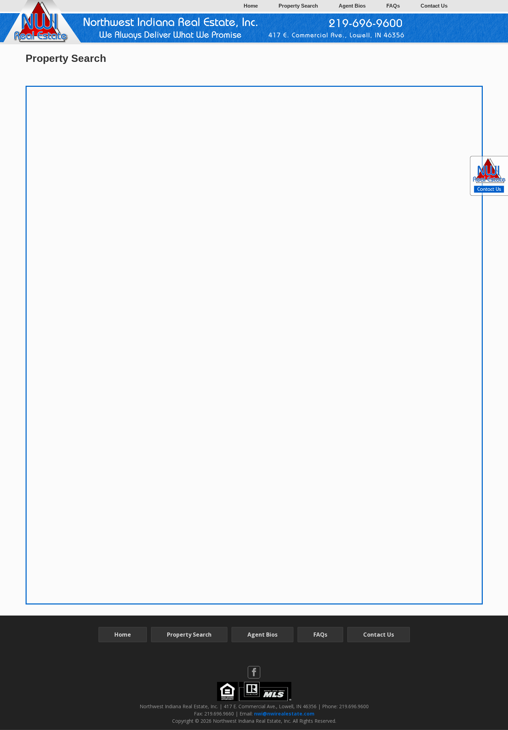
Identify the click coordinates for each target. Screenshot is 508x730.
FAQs (393, 6)
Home (251, 6)
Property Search (298, 6)
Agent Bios (352, 6)
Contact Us (434, 6)
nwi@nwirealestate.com (284, 713)
